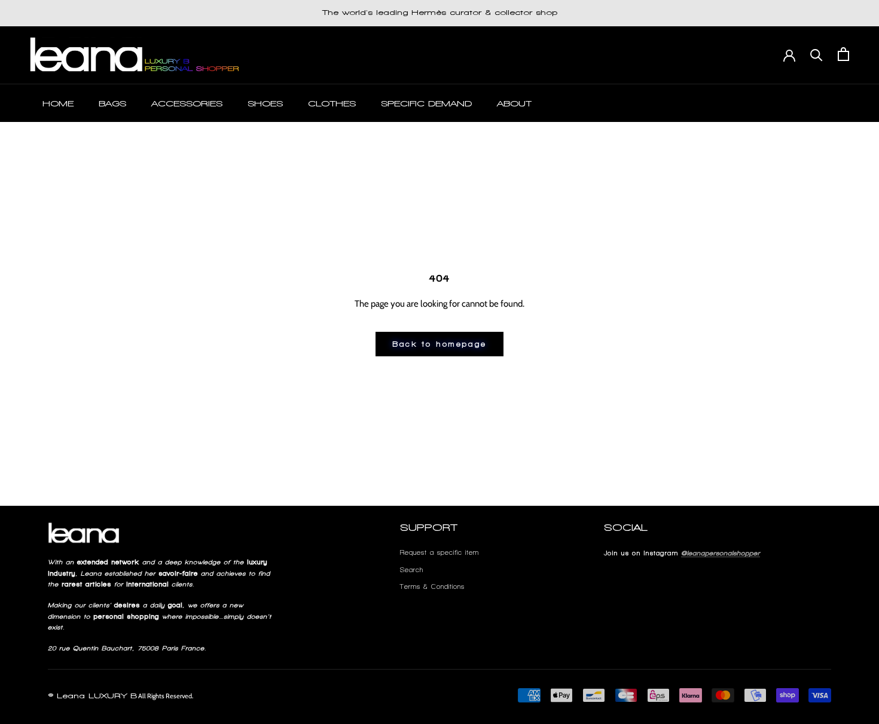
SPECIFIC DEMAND (426, 104)
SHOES (265, 104)
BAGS (112, 104)
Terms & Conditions (432, 586)
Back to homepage (439, 344)
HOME (58, 104)
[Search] (816, 54)
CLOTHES (332, 104)
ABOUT (514, 104)
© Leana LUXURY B (92, 695)
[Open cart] (843, 54)
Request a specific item (439, 552)
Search (411, 569)
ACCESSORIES (186, 104)
